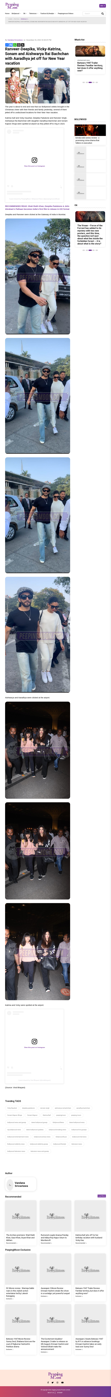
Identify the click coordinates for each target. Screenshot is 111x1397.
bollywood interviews (79, 1137)
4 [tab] (93, 82)
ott (24, 13)
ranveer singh (44, 1108)
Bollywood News (58, 1122)
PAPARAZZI (24, 19)
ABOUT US (51, 1392)
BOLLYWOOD (80, 119)
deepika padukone (28, 1108)
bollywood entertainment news (18, 1137)
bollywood (15, 13)
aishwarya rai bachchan (63, 1108)
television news (76, 1144)
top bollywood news (14, 1130)
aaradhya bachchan (83, 1108)
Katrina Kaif (47, 1115)
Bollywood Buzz (61, 1137)
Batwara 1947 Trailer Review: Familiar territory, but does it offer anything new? (90, 67)
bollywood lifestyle (59, 1144)
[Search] (102, 13)
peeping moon (76, 1115)
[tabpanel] (90, 60)
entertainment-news (83, 60)
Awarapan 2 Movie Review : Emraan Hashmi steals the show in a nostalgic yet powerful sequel (55, 1290)
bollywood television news (16, 1151)
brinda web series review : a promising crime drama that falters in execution (87, 140)
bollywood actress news (42, 1137)
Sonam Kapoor (32, 1115)
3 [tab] (90, 82)
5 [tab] (97, 82)
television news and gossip (40, 1151)
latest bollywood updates (34, 1130)
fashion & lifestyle (47, 13)
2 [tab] (87, 82)
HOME (10, 19)
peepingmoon (61, 1115)
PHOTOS (16, 19)
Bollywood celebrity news (16, 1144)
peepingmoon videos (65, 13)
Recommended (11, 1243)
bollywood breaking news (57, 1130)
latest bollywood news (77, 1122)
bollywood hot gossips (79, 1130)
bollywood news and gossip (16, 1122)
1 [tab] (84, 82)
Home (7, 13)
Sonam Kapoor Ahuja (14, 1115)
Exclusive (9, 1299)
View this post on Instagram (34, 166)
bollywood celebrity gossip (39, 1144)
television (33, 13)
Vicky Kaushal (12, 1108)
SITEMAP (59, 1392)
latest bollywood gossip (39, 1122)
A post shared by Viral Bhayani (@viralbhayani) (34, 1080)
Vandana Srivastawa (15, 40)
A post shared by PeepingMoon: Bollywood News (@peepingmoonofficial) (34, 199)
